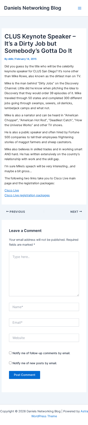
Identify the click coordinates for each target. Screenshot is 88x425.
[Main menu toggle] (79, 8)
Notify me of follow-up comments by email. (41, 353)
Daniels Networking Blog (32, 8)
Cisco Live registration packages (27, 195)
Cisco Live (12, 190)
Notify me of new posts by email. (34, 363)
